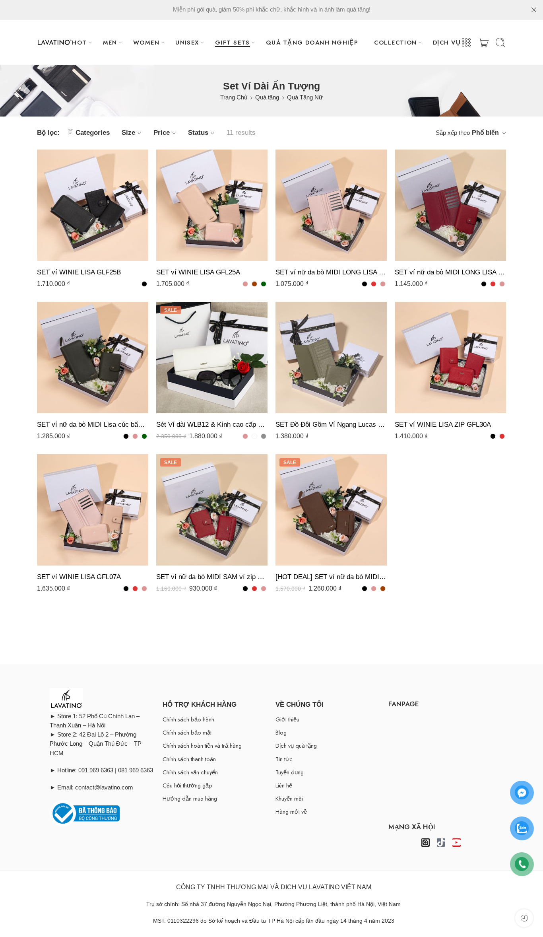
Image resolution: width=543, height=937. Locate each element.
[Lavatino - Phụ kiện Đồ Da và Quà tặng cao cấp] (54, 42)
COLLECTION (395, 42)
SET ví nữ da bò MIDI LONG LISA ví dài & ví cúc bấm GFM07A (450, 272)
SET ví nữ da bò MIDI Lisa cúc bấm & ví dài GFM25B (92, 424)
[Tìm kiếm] (500, 42)
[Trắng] (254, 436)
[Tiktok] (441, 842)
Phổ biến (485, 132)
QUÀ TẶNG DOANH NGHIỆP (312, 42)
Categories (93, 132)
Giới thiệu (287, 719)
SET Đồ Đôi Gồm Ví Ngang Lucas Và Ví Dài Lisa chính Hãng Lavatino (331, 424)
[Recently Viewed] (524, 918)
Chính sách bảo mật (187, 732)
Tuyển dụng (289, 772)
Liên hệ (283, 785)
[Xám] (263, 436)
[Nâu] (254, 284)
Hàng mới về (291, 811)
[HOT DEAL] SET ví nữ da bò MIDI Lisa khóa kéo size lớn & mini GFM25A (331, 577)
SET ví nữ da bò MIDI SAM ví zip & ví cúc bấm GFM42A (212, 577)
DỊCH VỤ (447, 42)
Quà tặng (267, 97)
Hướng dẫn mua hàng (190, 798)
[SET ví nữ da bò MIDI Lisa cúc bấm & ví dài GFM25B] (92, 357)
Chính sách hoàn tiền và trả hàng (202, 745)
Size (128, 132)
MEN (110, 42)
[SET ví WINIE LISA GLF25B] (92, 205)
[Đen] (144, 284)
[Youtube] (456, 842)
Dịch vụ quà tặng (296, 745)
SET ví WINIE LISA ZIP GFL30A (443, 424)
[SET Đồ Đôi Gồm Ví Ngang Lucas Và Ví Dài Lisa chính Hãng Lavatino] (331, 357)
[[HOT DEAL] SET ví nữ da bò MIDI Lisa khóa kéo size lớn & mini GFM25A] (331, 510)
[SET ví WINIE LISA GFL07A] (92, 510)
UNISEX (187, 42)
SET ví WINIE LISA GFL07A (79, 577)
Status (198, 132)
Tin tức (284, 759)
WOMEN (146, 42)
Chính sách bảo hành (188, 719)
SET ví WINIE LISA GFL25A (198, 272)
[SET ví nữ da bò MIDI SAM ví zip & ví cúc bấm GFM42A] (212, 510)
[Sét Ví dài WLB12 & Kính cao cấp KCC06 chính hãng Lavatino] (212, 357)
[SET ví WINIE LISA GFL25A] (212, 205)
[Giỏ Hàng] (483, 42)
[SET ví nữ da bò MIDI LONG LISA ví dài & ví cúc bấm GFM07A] (450, 205)
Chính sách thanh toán (189, 759)
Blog (281, 732)
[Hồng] (245, 284)
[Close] (534, 10)
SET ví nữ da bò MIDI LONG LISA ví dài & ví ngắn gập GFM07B (331, 272)
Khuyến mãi (289, 798)
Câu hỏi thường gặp (187, 785)
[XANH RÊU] (263, 284)
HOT (79, 42)
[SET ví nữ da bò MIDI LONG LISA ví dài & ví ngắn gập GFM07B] (331, 205)
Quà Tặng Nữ (305, 97)
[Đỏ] (373, 284)
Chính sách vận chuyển (190, 772)
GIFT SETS (232, 42)
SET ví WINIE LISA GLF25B (79, 272)
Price (161, 132)
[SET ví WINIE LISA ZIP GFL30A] (450, 357)
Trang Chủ (233, 97)
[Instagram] (425, 842)
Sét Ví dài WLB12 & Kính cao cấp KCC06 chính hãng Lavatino (212, 424)
